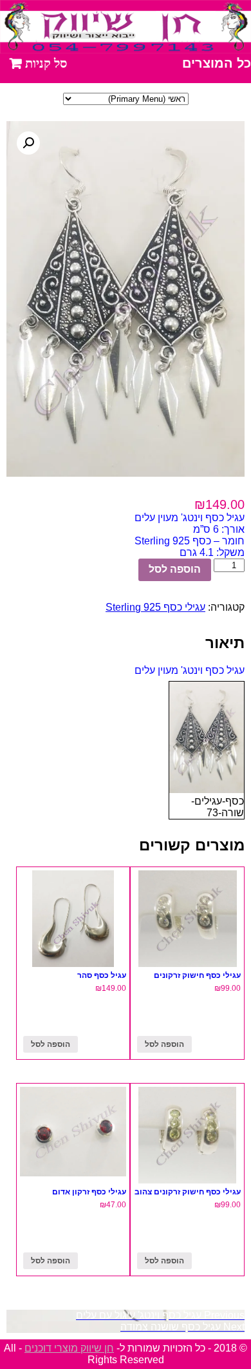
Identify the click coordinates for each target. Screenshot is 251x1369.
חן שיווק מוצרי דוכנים (69, 1348)
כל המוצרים (216, 63)
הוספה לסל (175, 569)
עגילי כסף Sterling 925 (155, 607)
